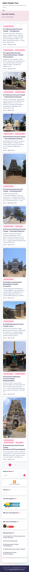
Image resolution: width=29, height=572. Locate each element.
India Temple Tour (10, 3)
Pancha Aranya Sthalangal (10, 541)
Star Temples (19, 226)
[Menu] (3, 10)
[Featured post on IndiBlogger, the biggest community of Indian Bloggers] (12, 504)
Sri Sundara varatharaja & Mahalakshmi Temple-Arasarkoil (12, 284)
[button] (19, 465)
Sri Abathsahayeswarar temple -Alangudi (14, 549)
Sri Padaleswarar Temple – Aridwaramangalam (10, 553)
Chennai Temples (8, 50)
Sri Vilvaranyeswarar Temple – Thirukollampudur (11, 545)
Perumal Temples (8, 26)
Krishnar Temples (20, 133)
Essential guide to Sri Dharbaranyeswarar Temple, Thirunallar (14, 536)
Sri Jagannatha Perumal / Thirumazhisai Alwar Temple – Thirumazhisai (14, 55)
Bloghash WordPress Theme (16, 569)
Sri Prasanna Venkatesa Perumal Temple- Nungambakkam (11, 379)
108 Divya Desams (9, 440)
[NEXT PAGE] (19, 465)
